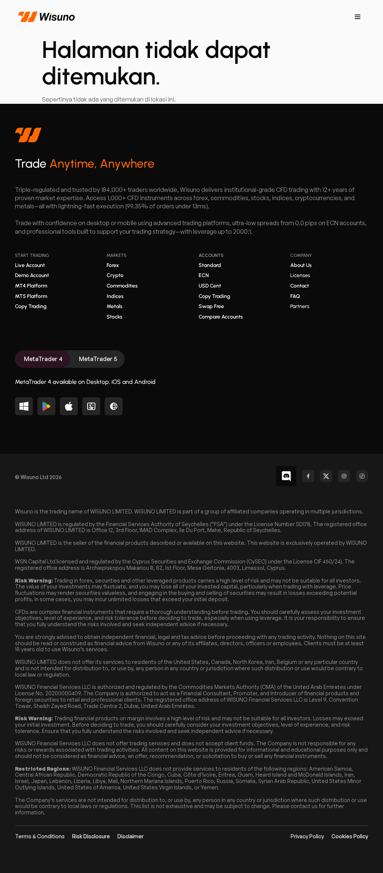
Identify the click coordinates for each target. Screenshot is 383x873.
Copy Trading (30, 306)
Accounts (211, 255)
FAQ (295, 296)
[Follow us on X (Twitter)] (326, 476)
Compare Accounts (221, 317)
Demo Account (32, 275)
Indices (115, 296)
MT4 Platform (31, 286)
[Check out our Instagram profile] (344, 476)
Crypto (115, 275)
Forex (113, 265)
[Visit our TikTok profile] (362, 476)
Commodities (122, 286)
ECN (204, 275)
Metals (114, 306)
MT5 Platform (31, 296)
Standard (210, 265)
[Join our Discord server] (286, 476)
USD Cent (210, 286)
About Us (301, 265)
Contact (299, 286)
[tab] (42, 359)
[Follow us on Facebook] (308, 476)
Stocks (114, 317)
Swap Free (211, 306)
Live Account (30, 265)
